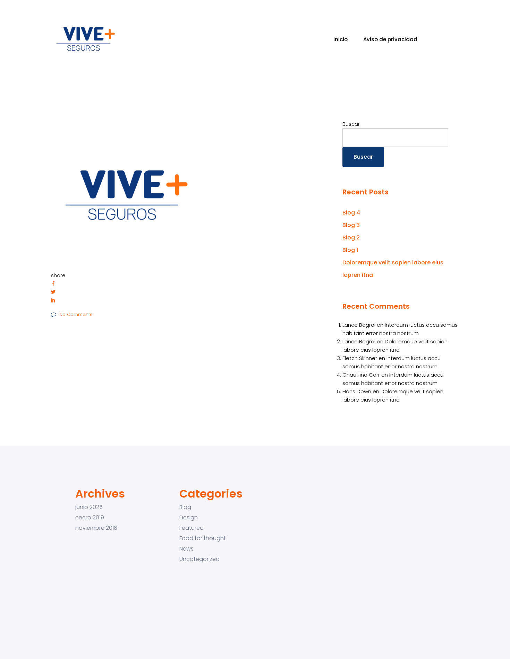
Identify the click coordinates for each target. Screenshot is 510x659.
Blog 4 (351, 213)
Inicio (340, 39)
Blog (185, 507)
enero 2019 (89, 517)
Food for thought (202, 538)
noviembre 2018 (96, 528)
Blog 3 (351, 225)
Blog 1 (350, 250)
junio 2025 (89, 507)
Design (188, 517)
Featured (191, 528)
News (186, 548)
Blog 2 (351, 237)
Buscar (351, 124)
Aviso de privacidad (390, 39)
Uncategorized (199, 559)
